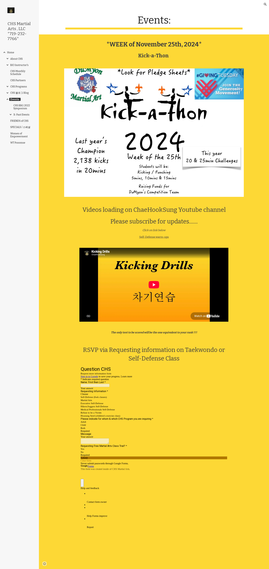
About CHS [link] (16, 58)
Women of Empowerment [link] (19, 135)
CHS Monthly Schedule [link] (17, 73)
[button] (265, 4)
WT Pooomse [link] (17, 142)
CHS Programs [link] (18, 86)
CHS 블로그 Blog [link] (19, 92)
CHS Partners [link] (18, 80)
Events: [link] (15, 99)
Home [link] (10, 52)
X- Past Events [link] (21, 114)
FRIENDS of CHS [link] (19, 120)
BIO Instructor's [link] (19, 65)
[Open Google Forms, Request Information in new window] (223, 369)
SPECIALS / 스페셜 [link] (20, 127)
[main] (154, 22)
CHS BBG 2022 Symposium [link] (21, 107)
